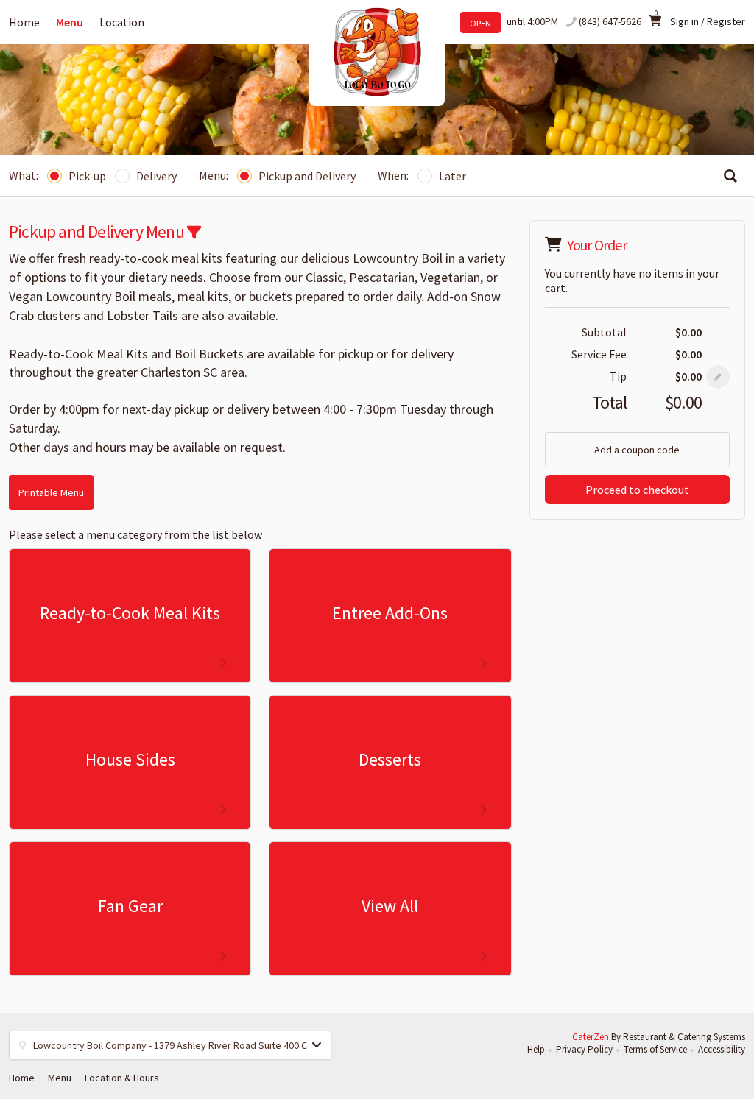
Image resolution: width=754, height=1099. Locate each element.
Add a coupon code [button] (637, 449)
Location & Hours (122, 1077)
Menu (69, 22)
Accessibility (721, 1049)
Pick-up (87, 176)
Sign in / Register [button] (707, 21)
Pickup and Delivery (307, 176)
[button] (194, 232)
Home (24, 22)
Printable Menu (51, 492)
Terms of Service (655, 1049)
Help (536, 1049)
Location (121, 22)
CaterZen (590, 1037)
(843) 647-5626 (610, 21)
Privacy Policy (584, 1049)
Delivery (156, 176)
